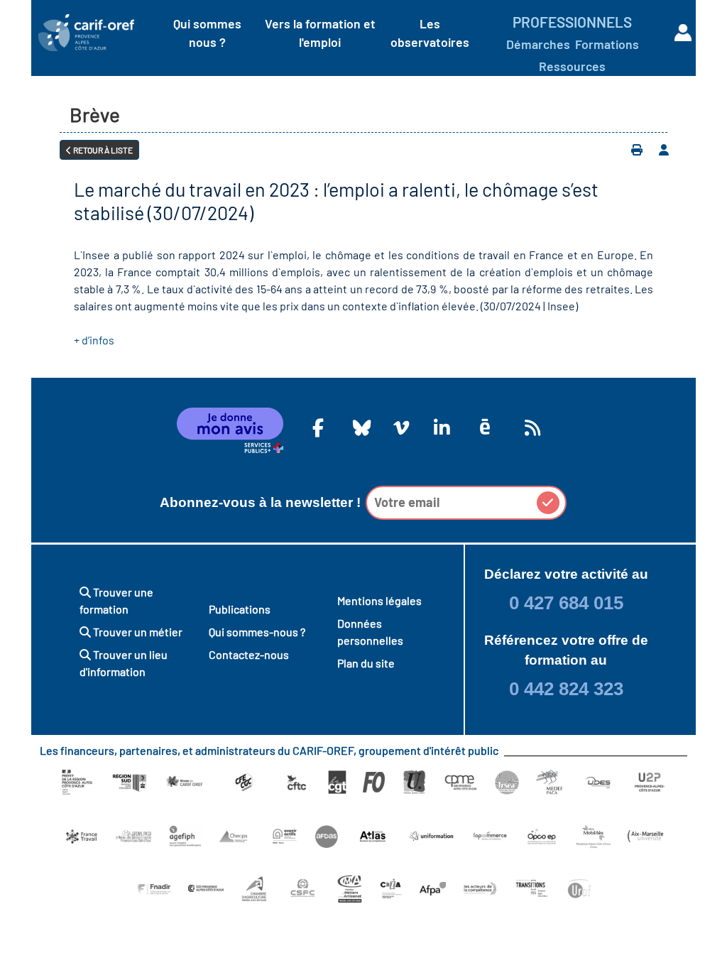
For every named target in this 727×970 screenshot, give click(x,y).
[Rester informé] (530, 427)
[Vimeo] (399, 427)
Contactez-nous (249, 654)
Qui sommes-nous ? (257, 631)
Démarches (538, 44)
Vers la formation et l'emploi (320, 33)
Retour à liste (102, 150)
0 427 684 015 (566, 603)
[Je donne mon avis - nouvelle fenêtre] (230, 430)
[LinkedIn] (439, 427)
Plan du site (366, 663)
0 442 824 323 (566, 688)
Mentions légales (379, 600)
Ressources (572, 66)
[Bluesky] (358, 427)
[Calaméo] (485, 427)
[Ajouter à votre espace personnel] (664, 150)
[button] (548, 502)
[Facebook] (318, 427)
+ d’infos (94, 340)
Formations (607, 44)
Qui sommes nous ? (207, 33)
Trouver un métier (136, 631)
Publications (239, 609)
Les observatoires (429, 33)
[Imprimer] (637, 150)
